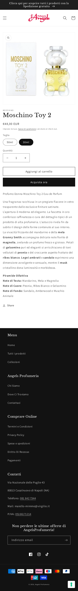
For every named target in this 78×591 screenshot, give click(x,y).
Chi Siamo (14, 385)
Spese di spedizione (27, 129)
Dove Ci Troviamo (18, 394)
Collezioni (14, 362)
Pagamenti (14, 460)
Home (11, 345)
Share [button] (10, 305)
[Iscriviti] (66, 540)
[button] (5, 18)
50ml (10, 142)
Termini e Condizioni (20, 426)
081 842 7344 (28, 498)
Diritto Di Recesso (18, 452)
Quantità (7, 150)
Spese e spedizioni (19, 443)
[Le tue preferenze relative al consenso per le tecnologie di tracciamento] (71, 584)
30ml (26, 142)
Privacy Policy (16, 435)
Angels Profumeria (42, 584)
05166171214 (23, 514)
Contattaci (14, 402)
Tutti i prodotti (17, 353)
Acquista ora (39, 182)
